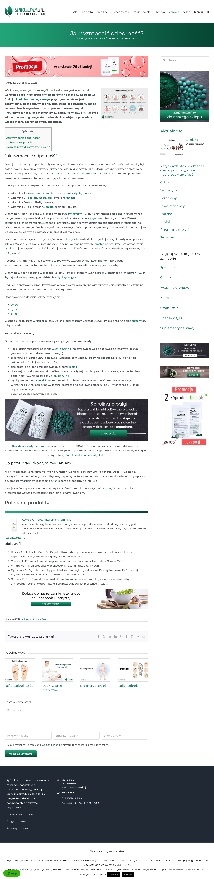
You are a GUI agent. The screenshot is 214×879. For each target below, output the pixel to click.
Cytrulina (167, 182)
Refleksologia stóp (19, 686)
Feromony (168, 198)
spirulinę (63, 375)
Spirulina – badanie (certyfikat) (84, 455)
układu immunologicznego (32, 99)
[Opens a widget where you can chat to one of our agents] (11, 873)
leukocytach (70, 239)
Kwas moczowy (172, 206)
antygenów (94, 218)
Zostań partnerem (18, 828)
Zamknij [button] (128, 874)
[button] (208, 11)
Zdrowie (26, 619)
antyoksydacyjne (66, 277)
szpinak (68, 193)
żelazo (15, 313)
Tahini (165, 222)
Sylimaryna (169, 190)
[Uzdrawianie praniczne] (57, 659)
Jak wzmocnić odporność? (23, 137)
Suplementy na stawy (177, 328)
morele (87, 193)
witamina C (73, 173)
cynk (14, 309)
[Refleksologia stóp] (20, 659)
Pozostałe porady (21, 142)
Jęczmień (167, 237)
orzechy (137, 320)
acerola (32, 197)
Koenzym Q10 (171, 318)
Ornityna (193, 140)
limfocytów (75, 213)
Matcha (166, 214)
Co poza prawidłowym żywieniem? (28, 146)
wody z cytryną (61, 348)
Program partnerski (19, 821)
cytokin (9, 248)
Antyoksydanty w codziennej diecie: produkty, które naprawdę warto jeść (182, 170)
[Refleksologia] (133, 659)
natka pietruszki (51, 193)
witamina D (105, 173)
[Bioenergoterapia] (95, 659)
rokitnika (68, 197)
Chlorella (167, 277)
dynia (77, 193)
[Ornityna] (171, 147)
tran (31, 202)
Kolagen (167, 298)
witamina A (57, 173)
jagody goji (46, 197)
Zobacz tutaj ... (15, 537)
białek (73, 366)
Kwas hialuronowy (175, 287)
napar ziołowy (42, 380)
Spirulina (167, 267)
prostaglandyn (103, 243)
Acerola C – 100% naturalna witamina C (46, 519)
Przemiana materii (174, 229)
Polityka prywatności (20, 814)
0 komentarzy (40, 619)
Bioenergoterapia (94, 686)
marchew (34, 193)
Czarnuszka (169, 308)
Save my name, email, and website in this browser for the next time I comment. (58, 744)
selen (14, 304)
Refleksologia (128, 686)
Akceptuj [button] (114, 874)
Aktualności (171, 131)
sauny (108, 488)
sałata (50, 206)
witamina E (88, 173)
